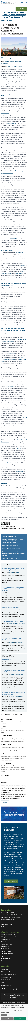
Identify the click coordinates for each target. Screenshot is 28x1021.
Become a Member (11, 881)
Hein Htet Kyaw (18, 66)
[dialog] (14, 1012)
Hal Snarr (17, 572)
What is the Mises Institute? (8, 934)
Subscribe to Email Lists (7, 953)
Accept (20, 1018)
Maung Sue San (19, 471)
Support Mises (21, 8)
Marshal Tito (10, 386)
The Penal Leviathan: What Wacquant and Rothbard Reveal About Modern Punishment (13, 589)
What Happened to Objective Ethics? (13, 621)
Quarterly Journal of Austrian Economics (11, 917)
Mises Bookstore (5, 946)
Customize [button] (3, 1015)
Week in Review (7, 735)
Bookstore (6, 754)
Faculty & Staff (5, 949)
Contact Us (4, 961)
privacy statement (5, 798)
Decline (7, 1018)
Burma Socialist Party (12, 123)
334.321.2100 (8, 977)
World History (4, 63)
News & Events (7, 744)
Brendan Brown (18, 642)
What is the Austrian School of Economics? (11, 915)
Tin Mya (25, 417)
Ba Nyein (19, 448)
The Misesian (7, 763)
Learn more (11, 790)
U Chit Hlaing (11, 353)
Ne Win (23, 265)
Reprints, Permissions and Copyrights (11, 548)
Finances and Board (6, 951)
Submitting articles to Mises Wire (10, 545)
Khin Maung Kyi (8, 463)
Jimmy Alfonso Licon (20, 610)
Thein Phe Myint (10, 341)
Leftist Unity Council (21, 252)
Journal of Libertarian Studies (8, 919)
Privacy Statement (6, 958)
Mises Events (4, 941)
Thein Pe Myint (19, 273)
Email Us (3, 982)
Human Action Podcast (7, 924)
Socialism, (7, 61)
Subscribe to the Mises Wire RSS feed (11, 558)
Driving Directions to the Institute (9, 937)
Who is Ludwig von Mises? (7, 912)
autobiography (13, 238)
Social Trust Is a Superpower (10, 607)
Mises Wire (6, 20)
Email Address (5, 775)
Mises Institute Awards (6, 944)
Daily (4, 726)
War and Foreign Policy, (15, 61)
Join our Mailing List (6, 985)
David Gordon (22, 623)
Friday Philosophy (13, 623)
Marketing (4, 782)
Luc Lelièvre (18, 593)
